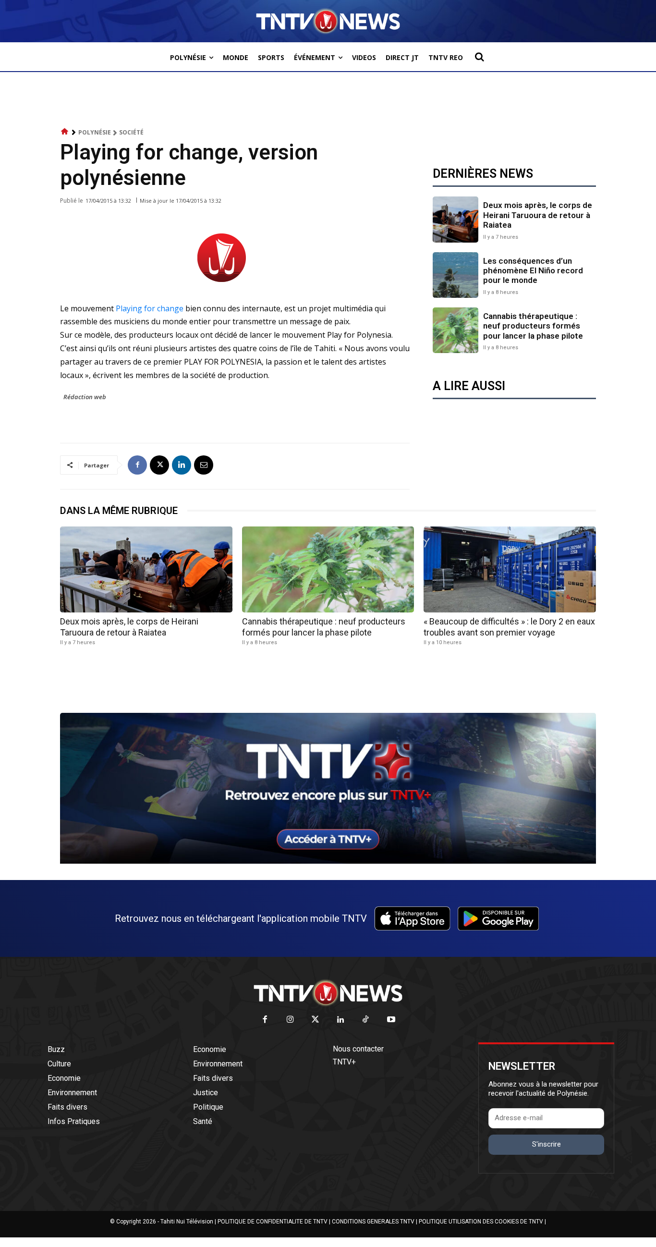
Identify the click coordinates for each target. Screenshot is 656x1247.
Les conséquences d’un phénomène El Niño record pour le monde (533, 270)
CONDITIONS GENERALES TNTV (373, 1221)
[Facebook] (137, 465)
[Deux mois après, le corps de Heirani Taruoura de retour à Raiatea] (455, 219)
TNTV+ (344, 1061)
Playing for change (149, 308)
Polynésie (94, 132)
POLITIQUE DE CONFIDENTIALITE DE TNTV (273, 1221)
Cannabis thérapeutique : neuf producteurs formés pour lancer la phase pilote (533, 326)
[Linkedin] (181, 465)
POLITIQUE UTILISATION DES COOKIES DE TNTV (481, 1221)
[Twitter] (315, 1020)
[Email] (203, 465)
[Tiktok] (366, 1020)
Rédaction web (84, 396)
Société (131, 132)
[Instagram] (290, 1020)
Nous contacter (358, 1048)
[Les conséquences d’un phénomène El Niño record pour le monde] (455, 275)
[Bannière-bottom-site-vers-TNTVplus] (328, 861)
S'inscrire (546, 1144)
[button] (479, 56)
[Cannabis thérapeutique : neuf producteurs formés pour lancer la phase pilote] (455, 330)
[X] (159, 465)
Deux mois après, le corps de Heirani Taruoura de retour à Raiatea (537, 215)
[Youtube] (391, 1020)
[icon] (65, 131)
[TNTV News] (328, 992)
